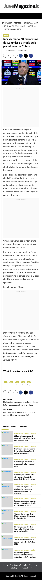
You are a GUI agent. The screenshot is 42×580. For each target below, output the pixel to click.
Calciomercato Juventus (21, 433)
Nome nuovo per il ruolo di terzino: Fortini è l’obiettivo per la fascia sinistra (24, 529)
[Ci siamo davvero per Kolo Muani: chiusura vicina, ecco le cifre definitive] (7, 512)
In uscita (32, 550)
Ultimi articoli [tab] (9, 427)
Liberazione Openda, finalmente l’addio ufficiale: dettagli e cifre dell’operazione (25, 555)
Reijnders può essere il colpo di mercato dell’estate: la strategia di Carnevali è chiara (24, 477)
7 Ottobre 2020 (22, 50)
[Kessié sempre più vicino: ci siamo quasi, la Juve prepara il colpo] (5, 458)
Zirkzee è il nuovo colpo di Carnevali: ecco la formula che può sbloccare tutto (25, 438)
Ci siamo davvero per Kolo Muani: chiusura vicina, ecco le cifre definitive (24, 516)
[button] (4, 16)
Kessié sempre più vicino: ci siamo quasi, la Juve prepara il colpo (24, 464)
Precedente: (20, 402)
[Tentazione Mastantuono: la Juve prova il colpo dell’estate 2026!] (7, 537)
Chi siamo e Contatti (18, 565)
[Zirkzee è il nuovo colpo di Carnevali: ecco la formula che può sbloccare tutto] (5, 433)
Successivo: (19, 412)
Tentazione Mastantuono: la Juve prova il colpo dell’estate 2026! (24, 542)
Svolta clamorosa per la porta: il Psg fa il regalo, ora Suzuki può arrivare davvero (24, 451)
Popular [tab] (23, 427)
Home (5, 565)
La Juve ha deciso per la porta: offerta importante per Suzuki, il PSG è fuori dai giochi (25, 503)
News (6, 35)
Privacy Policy (26, 568)
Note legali (14, 568)
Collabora (33, 565)
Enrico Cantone (10, 50)
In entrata (33, 433)
